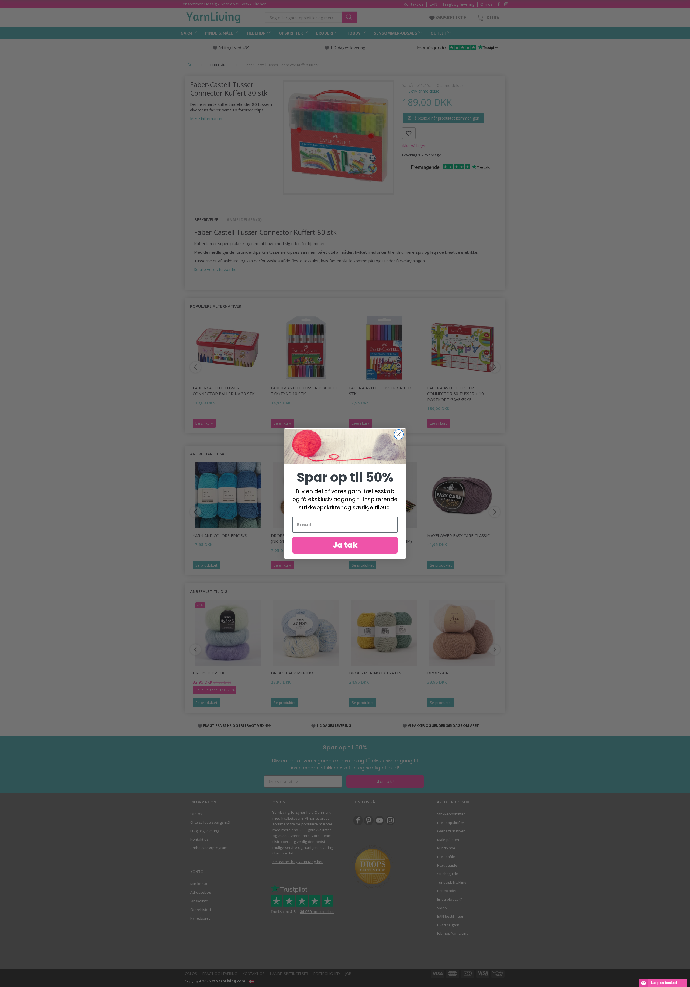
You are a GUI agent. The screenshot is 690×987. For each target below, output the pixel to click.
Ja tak (345, 545)
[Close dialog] (398, 434)
